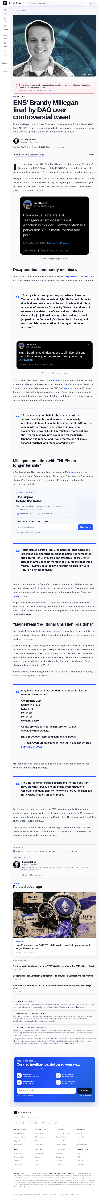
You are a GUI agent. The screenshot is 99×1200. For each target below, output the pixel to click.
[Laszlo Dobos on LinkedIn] (26, 875)
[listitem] (18, 851)
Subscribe (84, 1090)
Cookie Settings (75, 1195)
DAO (69, 606)
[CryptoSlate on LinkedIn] (43, 1122)
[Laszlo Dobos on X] (23, 875)
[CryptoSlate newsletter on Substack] (29, 1122)
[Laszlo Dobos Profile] (16, 141)
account (47, 631)
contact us (51, 90)
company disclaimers (65, 1043)
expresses (71, 276)
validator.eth (54, 380)
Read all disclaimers (21, 1187)
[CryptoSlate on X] (16, 1122)
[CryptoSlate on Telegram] (36, 1122)
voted (67, 388)
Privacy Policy (73, 1173)
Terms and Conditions (56, 1173)
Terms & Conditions (49, 1195)
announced (77, 472)
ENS (86, 276)
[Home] (13, 10)
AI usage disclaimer (76, 1007)
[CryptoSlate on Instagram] (49, 1122)
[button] (5, 69)
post (52, 653)
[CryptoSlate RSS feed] (56, 1122)
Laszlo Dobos (30, 140)
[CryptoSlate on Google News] (23, 1122)
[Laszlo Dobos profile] (16, 864)
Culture (21, 96)
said (15, 596)
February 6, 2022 (31, 746)
